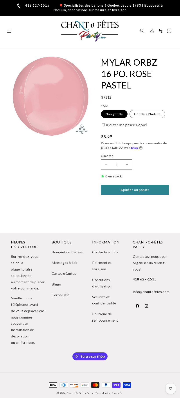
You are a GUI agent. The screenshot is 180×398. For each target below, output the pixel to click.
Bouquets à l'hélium (67, 252)
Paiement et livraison (102, 265)
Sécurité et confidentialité (104, 300)
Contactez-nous (105, 252)
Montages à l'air (65, 262)
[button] (9, 31)
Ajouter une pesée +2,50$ (126, 125)
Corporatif (60, 295)
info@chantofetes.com (151, 291)
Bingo (56, 284)
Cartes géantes (64, 273)
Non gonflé (114, 114)
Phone (160, 31)
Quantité (107, 156)
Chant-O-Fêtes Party (80, 393)
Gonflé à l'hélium (147, 114)
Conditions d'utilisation (102, 283)
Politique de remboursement (105, 317)
